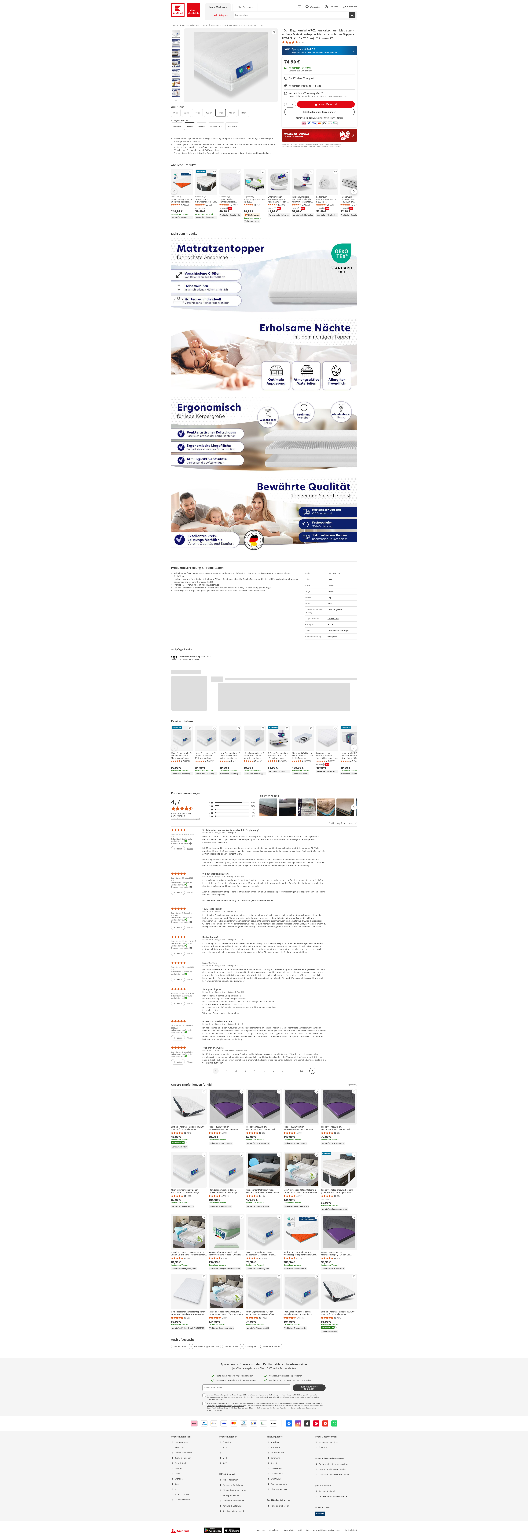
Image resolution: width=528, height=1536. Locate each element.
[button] (232, 802)
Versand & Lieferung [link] (232, 1506)
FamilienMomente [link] (279, 1484)
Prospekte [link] (275, 1447)
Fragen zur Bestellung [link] (233, 1485)
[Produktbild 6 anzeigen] (176, 82)
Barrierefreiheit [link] (351, 1530)
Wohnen (178, 1468)
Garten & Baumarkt (183, 1452)
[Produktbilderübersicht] (176, 65)
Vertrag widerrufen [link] (231, 1495)
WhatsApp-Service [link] (279, 1489)
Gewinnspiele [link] (277, 1473)
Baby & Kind (180, 1463)
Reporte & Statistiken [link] (328, 1442)
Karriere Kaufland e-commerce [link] (333, 1496)
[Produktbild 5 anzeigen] (176, 73)
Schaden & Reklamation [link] (233, 1500)
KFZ (176, 1489)
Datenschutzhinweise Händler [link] (332, 1469)
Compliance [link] (274, 1530)
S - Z (225, 1463)
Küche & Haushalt (183, 1458)
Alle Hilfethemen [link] (230, 1479)
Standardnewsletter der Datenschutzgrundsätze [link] (223, 1397)
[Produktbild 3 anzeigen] (176, 53)
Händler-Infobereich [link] (280, 1506)
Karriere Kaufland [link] (327, 1491)
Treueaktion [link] (276, 1468)
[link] (245, 7)
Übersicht (227, 1442)
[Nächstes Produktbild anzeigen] (176, 100)
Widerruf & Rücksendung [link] (234, 1490)
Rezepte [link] (274, 1463)
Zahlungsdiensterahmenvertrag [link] (333, 1464)
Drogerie (179, 1478)
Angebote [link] (275, 1442)
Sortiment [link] (275, 1458)
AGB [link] (300, 1530)
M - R (225, 1458)
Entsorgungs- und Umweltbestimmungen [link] (323, 1530)
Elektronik (179, 1447)
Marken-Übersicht (183, 1499)
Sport (177, 1484)
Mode (177, 1473)
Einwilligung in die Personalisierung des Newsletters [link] (225, 1406)
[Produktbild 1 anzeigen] (176, 33)
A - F (225, 1447)
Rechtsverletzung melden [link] (234, 1511)
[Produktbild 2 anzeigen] (176, 43)
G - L (225, 1452)
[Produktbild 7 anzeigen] (176, 92)
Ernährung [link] (275, 1478)
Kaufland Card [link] (277, 1452)
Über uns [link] (323, 1447)
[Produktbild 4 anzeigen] (176, 63)
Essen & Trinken (182, 1494)
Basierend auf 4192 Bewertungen (181, 815)
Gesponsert (175, 197)
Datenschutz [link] (289, 1530)
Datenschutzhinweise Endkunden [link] (334, 1474)
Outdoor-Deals (181, 1442)
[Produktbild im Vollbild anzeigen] (231, 65)
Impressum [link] (260, 1530)
